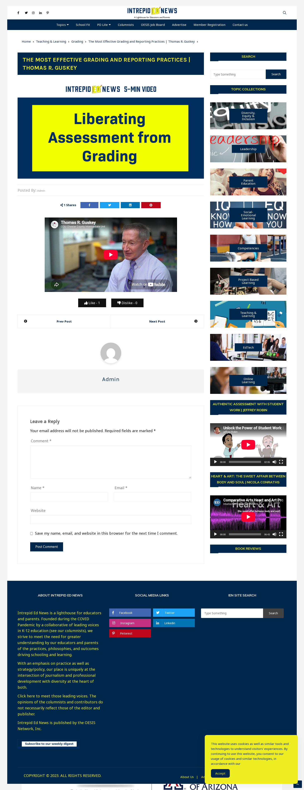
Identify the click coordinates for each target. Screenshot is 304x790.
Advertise (179, 25)
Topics (61, 25)
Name (37, 487)
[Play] (215, 462)
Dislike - (129, 303)
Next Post (157, 321)
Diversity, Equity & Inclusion (248, 116)
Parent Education (248, 181)
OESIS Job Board (153, 25)
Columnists (126, 25)
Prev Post (64, 321)
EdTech (248, 347)
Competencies (248, 248)
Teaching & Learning (248, 314)
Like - (94, 303)
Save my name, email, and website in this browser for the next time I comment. (106, 533)
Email (121, 487)
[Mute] (274, 462)
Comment (41, 440)
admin (41, 190)
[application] (248, 444)
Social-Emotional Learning (248, 215)
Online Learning (248, 380)
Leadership (248, 149)
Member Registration (209, 25)
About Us (187, 776)
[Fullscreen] (281, 462)
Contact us (240, 25)
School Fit (83, 25)
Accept (220, 773)
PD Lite (102, 25)
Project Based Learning (248, 281)
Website (38, 510)
